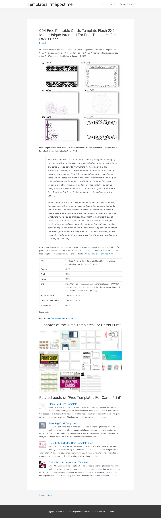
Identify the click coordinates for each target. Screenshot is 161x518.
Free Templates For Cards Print (99, 254)
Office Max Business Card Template (68, 462)
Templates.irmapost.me (50, 4)
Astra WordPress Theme (104, 511)
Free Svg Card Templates (63, 423)
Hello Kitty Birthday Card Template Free (71, 443)
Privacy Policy (126, 4)
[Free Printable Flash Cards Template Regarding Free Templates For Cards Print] (70, 361)
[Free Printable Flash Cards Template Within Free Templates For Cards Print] (91, 340)
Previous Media (44, 495)
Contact (113, 4)
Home (104, 4)
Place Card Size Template (63, 404)
